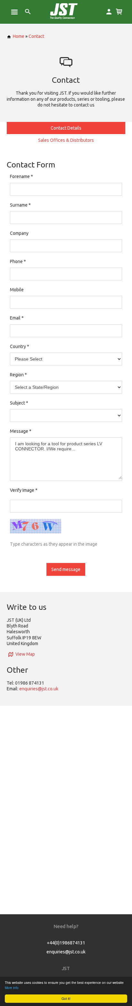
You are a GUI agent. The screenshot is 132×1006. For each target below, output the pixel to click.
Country (18, 346)
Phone (16, 261)
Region (17, 374)
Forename (20, 176)
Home (18, 36)
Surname (19, 205)
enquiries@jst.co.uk (38, 688)
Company (19, 233)
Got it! (66, 998)
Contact (36, 36)
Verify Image (23, 490)
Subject (17, 402)
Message (19, 431)
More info (12, 987)
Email (15, 317)
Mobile (17, 289)
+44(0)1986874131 (66, 942)
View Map (25, 654)
